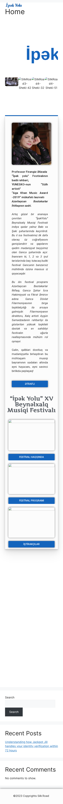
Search (9, 697)
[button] (55, 5)
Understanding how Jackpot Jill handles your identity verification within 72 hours (31, 746)
